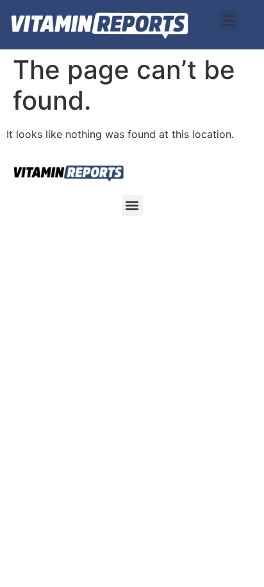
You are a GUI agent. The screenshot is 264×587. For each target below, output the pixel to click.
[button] (228, 20)
